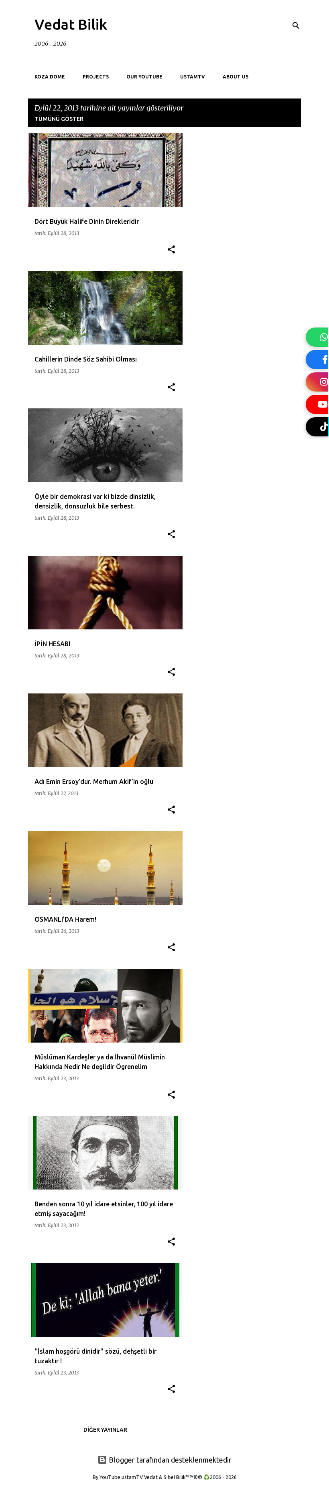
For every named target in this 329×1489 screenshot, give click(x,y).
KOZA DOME (50, 76)
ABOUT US (235, 76)
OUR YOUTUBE (144, 76)
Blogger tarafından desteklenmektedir (169, 1460)
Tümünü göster (59, 119)
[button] (171, 250)
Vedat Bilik (71, 24)
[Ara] (296, 25)
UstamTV (192, 76)
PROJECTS (96, 76)
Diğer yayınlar (105, 1430)
